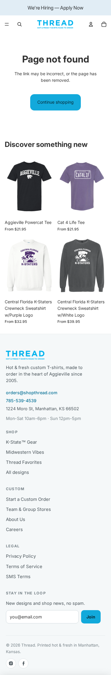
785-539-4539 (21, 400)
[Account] (90, 24)
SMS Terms (18, 576)
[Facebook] (23, 663)
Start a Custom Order (28, 499)
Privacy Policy (21, 556)
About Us (15, 519)
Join (90, 616)
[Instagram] (11, 663)
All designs (17, 472)
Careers (14, 529)
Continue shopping (55, 102)
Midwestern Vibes (25, 452)
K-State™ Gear (21, 442)
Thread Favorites (24, 462)
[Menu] (7, 24)
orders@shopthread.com (31, 392)
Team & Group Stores (28, 509)
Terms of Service (24, 566)
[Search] (19, 24)
